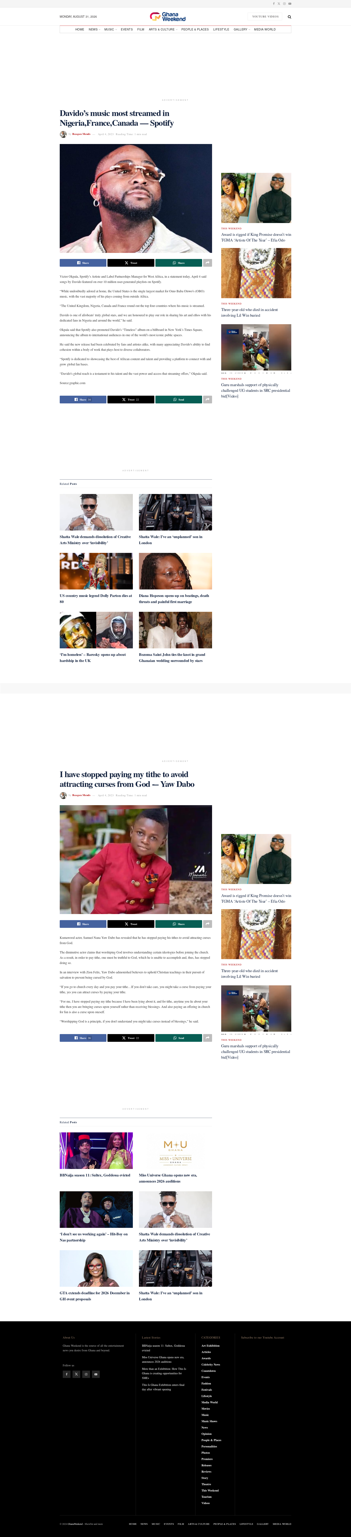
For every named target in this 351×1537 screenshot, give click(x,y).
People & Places (195, 29)
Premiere (207, 1459)
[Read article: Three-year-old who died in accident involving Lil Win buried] (256, 273)
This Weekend (231, 228)
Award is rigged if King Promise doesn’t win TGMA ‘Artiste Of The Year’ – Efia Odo (256, 237)
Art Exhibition (211, 1345)
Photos (206, 1452)
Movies (206, 1408)
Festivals (207, 1390)
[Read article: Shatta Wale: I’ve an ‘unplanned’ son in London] (175, 512)
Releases (206, 1465)
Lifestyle (221, 29)
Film (140, 29)
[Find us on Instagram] (284, 3)
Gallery (240, 29)
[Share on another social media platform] (207, 263)
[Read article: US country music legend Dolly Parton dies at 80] (96, 571)
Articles (206, 1352)
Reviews (206, 1471)
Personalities (209, 1446)
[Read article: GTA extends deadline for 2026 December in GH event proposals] (96, 1268)
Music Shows (209, 1421)
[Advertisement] (175, 64)
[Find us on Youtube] (289, 3)
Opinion (207, 1434)
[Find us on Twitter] (278, 3)
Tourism (207, 1497)
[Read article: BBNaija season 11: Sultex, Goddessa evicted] (96, 1150)
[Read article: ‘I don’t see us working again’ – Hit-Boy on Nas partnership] (96, 1209)
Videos (206, 1503)
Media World (265, 29)
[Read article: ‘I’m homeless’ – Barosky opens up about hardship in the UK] (96, 630)
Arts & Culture (162, 29)
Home (79, 29)
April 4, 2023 (106, 134)
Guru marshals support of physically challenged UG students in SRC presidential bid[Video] (255, 390)
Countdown (209, 1371)
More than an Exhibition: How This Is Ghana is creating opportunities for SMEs (164, 1373)
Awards (206, 1358)
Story (205, 1478)
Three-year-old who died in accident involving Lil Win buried (249, 312)
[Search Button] (289, 16)
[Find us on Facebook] (274, 3)
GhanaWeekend (75, 1523)
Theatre (206, 1484)
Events (127, 29)
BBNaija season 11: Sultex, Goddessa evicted (95, 1175)
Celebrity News (211, 1364)
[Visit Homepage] (172, 16)
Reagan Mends (81, 134)
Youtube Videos (265, 16)
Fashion (206, 1383)
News (93, 29)
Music (109, 29)
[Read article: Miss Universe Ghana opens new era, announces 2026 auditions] (175, 1150)
